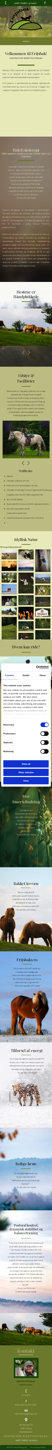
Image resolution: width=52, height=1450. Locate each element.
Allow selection (26, 772)
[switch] (44, 733)
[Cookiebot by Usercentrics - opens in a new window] (37, 667)
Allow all (26, 764)
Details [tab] (26, 675)
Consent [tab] (9, 675)
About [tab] (42, 675)
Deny (26, 780)
